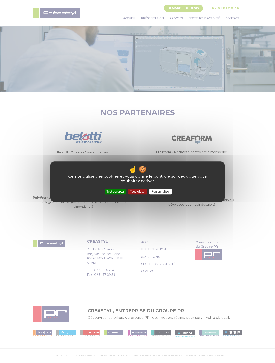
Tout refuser (138, 191)
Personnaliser (160, 191)
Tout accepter (115, 191)
